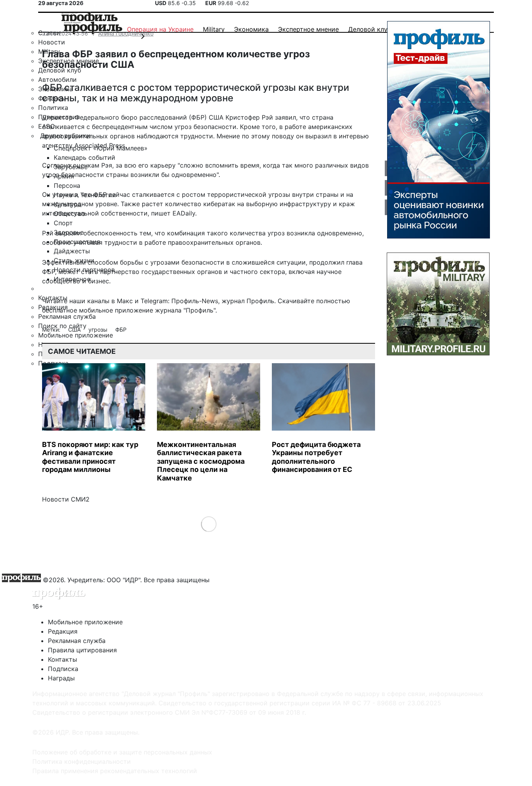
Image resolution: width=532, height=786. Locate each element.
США (75, 329)
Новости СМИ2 (66, 499)
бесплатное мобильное (77, 310)
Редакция (63, 631)
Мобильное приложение (85, 622)
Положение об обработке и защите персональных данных (122, 752)
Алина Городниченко (125, 33)
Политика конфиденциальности (81, 761)
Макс (125, 301)
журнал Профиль (248, 301)
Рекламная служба (77, 641)
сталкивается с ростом (168, 194)
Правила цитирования (82, 650)
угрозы (98, 329)
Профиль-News (194, 301)
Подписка (63, 669)
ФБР (121, 329)
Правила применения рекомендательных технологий (114, 771)
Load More (208, 524)
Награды (61, 678)
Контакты (62, 659)
